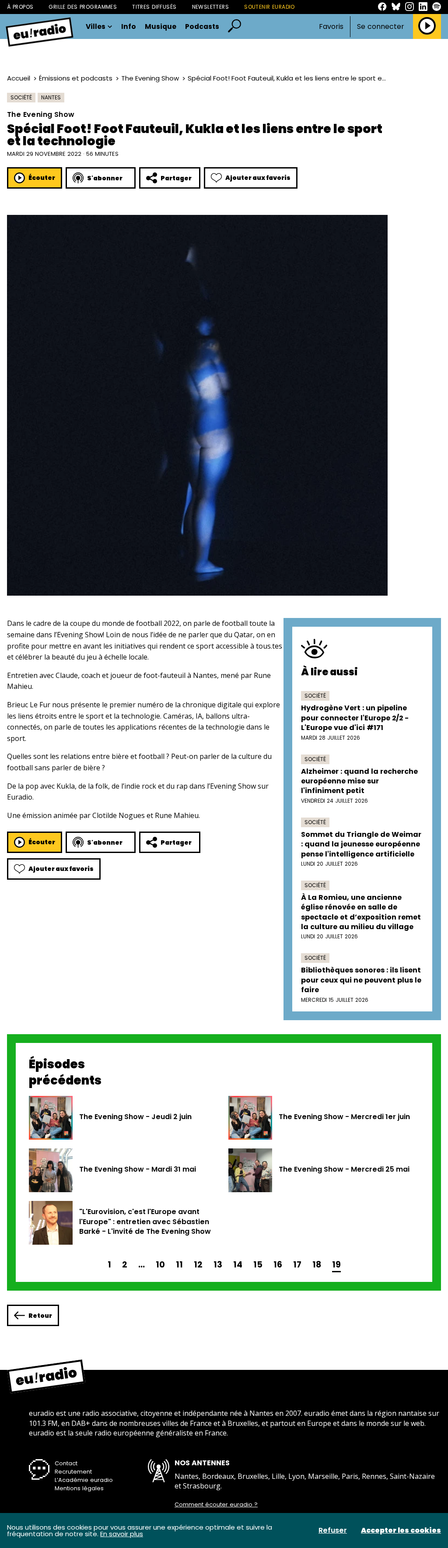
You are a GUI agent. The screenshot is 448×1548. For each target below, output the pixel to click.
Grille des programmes (83, 7)
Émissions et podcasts (75, 78)
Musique (160, 26)
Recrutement (73, 1471)
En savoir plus (121, 1533)
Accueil (18, 78)
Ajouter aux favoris (257, 177)
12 (198, 1265)
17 (297, 1265)
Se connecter (380, 26)
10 (160, 1265)
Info (128, 26)
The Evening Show (150, 78)
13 (218, 1265)
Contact (66, 1463)
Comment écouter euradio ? (216, 1505)
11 (179, 1265)
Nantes (51, 97)
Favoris (331, 26)
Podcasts (202, 26)
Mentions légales (79, 1488)
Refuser (332, 1530)
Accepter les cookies (401, 1530)
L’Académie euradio (84, 1480)
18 (316, 1265)
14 (237, 1265)
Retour (40, 1315)
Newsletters (210, 7)
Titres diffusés (154, 7)
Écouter (41, 177)
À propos (20, 7)
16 (277, 1265)
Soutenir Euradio (269, 7)
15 (257, 1265)
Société (21, 97)
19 (336, 1265)
